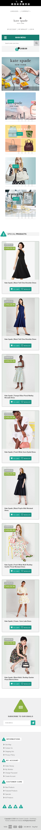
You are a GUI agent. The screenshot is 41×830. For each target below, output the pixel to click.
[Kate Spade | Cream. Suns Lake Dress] (20, 599)
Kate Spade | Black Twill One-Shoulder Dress (20, 283)
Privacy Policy (10, 755)
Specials (8, 794)
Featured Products (11, 791)
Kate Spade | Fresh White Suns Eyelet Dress (20, 452)
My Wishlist (23, 29)
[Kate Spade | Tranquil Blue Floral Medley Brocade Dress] (20, 373)
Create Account (10, 776)
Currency (25, 11)
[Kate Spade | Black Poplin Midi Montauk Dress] (20, 486)
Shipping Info (9, 751)
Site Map (8, 744)
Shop (16, 198)
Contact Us (9, 748)
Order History (9, 766)
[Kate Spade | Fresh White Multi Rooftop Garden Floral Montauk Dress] (20, 543)
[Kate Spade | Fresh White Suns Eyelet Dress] (20, 430)
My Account (12, 29)
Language (14, 11)
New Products (9, 787)
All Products (9, 797)
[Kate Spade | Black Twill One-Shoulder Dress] (20, 261)
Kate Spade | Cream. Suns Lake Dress (18, 621)
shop (11, 101)
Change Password (11, 773)
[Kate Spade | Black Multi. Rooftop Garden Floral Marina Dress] (20, 655)
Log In (31, 29)
